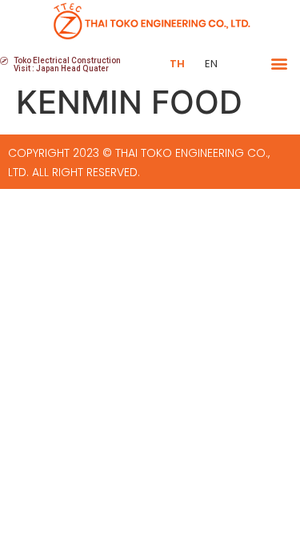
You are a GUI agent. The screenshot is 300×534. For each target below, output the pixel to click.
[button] (279, 63)
